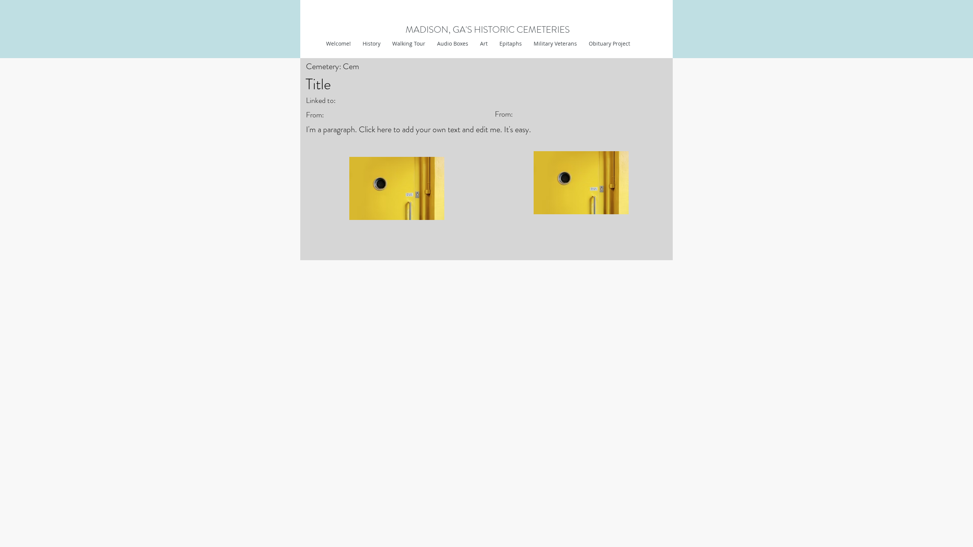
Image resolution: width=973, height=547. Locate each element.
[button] (483, 43)
